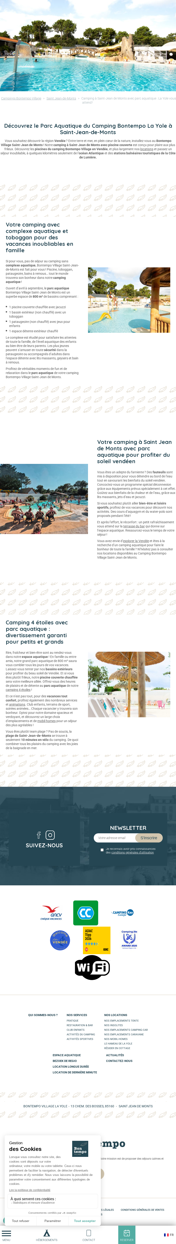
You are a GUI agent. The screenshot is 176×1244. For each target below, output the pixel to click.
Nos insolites (113, 1025)
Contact (88, 1240)
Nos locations (115, 1015)
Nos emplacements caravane (124, 1034)
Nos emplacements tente (121, 1020)
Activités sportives (80, 1039)
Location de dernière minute (75, 1072)
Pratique (72, 1020)
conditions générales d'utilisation (132, 852)
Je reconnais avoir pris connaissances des (131, 850)
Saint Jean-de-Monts (61, 98)
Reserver (127, 1240)
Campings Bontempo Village (21, 98)
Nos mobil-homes (116, 1039)
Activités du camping (81, 1034)
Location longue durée (71, 1066)
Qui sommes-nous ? (43, 1015)
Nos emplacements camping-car (126, 1029)
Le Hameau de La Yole (118, 1043)
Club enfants (76, 1029)
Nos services (77, 1015)
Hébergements (46, 1240)
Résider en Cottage (117, 1048)
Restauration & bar (80, 1025)
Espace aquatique (67, 1055)
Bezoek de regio (65, 1061)
